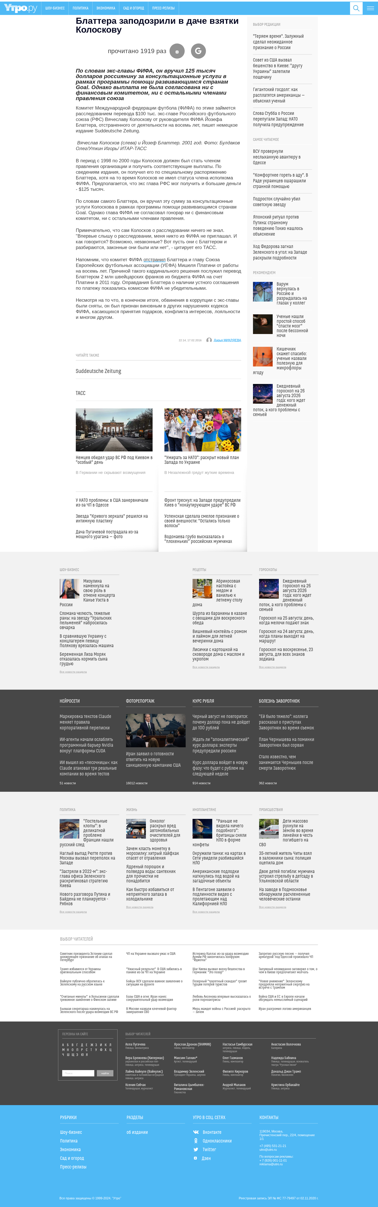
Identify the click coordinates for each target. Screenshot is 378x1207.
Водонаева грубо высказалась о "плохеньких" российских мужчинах (198, 539)
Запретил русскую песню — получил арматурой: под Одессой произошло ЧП (286, 955)
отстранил (155, 259)
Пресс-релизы (163, 8)
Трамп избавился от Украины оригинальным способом (80, 971)
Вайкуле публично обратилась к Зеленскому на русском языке (82, 983)
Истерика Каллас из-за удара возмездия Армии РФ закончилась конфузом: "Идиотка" (221, 957)
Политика (80, 8)
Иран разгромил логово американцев (285, 1008)
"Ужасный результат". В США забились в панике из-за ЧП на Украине (154, 971)
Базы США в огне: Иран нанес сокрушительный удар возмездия (149, 998)
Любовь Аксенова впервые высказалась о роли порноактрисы (222, 998)
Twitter (209, 1150)
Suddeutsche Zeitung (98, 371)
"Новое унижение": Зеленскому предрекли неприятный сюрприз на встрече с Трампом (284, 984)
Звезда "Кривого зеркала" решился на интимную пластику (112, 519)
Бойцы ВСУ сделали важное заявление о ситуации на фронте (154, 983)
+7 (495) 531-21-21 (272, 1146)
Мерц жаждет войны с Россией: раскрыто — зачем (221, 1010)
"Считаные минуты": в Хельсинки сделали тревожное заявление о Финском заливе (89, 998)
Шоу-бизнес (55, 8)
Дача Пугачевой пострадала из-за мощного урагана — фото (107, 534)
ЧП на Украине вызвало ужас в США (150, 953)
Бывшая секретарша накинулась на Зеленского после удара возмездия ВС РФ (89, 1010)
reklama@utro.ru (271, 1164)
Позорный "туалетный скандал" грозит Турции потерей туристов (220, 983)
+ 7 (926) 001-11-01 (273, 1160)
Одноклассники (217, 1141)
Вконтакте (212, 1132)
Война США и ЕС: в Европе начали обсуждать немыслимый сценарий (283, 998)
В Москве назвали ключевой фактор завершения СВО (151, 1010)
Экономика (105, 8)
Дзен (206, 1158)
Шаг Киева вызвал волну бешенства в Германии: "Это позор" (219, 971)
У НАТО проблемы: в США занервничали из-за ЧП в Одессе (112, 503)
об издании (137, 1132)
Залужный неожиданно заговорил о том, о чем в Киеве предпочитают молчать (288, 971)
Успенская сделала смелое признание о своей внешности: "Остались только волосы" (201, 521)
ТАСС (80, 393)
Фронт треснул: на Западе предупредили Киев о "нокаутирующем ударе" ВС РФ (202, 503)
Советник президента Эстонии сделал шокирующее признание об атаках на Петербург (86, 957)
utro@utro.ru (268, 1149)
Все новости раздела (73, 671)
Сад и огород (133, 8)
